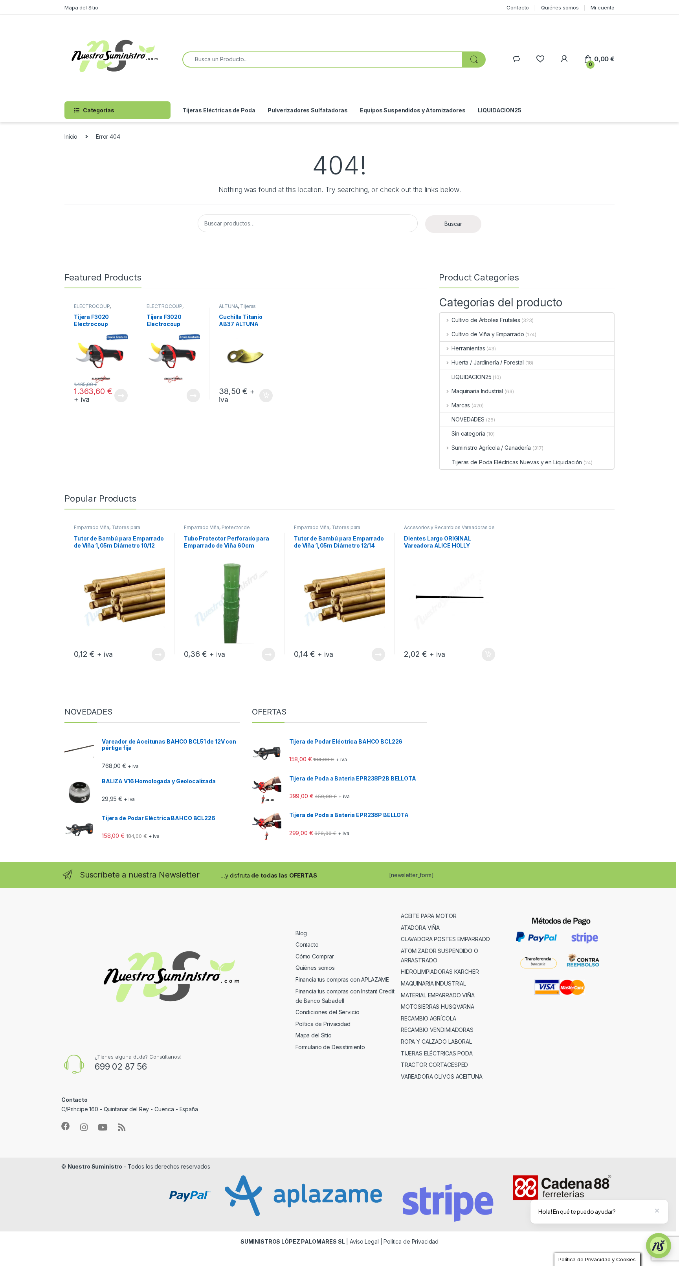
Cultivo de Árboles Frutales (485, 320)
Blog (301, 933)
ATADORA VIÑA (420, 927)
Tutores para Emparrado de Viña (107, 529)
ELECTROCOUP (92, 306)
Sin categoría (468, 433)
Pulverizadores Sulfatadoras (307, 110)
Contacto (517, 7)
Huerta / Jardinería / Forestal (487, 362)
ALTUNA (228, 306)
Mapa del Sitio (81, 7)
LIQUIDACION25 (499, 110)
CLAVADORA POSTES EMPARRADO (445, 939)
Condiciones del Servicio (327, 1012)
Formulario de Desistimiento (330, 1047)
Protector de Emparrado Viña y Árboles (217, 529)
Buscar (453, 223)
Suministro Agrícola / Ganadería (491, 447)
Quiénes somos (559, 7)
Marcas (460, 405)
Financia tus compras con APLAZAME (342, 979)
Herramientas (468, 348)
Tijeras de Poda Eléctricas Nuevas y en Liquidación (516, 462)
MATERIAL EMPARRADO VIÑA (438, 995)
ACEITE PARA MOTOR (429, 915)
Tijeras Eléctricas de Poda (218, 110)
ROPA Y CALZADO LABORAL (436, 1041)
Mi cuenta (603, 7)
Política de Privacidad (323, 1023)
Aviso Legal (364, 1241)
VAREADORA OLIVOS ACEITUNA (442, 1076)
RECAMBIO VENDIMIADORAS (437, 1029)
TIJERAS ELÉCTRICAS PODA (437, 1053)
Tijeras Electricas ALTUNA (240, 308)
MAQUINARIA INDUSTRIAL (433, 983)
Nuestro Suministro (95, 1166)
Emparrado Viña (91, 527)
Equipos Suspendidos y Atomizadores (412, 110)
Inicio (70, 136)
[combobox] (322, 59)
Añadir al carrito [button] (265, 395)
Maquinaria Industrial (477, 391)
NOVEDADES (467, 419)
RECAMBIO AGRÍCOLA (428, 1018)
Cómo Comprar (314, 956)
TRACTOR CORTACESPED (434, 1064)
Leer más (121, 395)
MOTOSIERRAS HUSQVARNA (437, 1006)
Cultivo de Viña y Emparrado (487, 334)
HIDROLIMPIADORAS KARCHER (440, 971)
